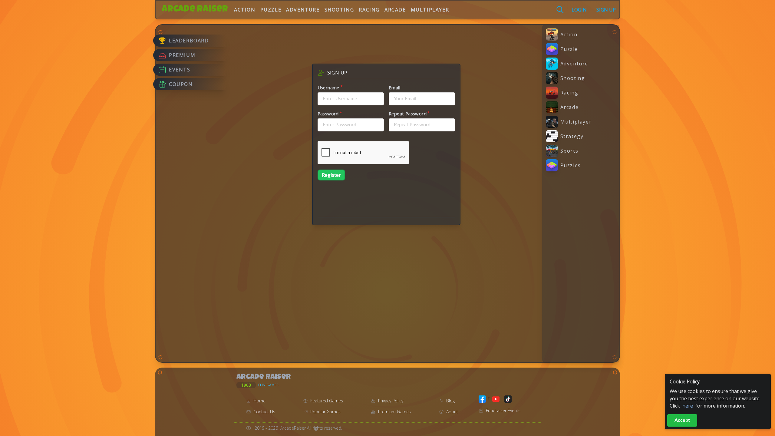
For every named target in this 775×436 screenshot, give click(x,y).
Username (328, 87)
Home (259, 401)
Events (179, 69)
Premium (182, 55)
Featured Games (326, 401)
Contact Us (264, 412)
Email (394, 87)
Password (328, 114)
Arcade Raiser (195, 9)
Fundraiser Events (503, 410)
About (452, 412)
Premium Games (394, 412)
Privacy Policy (390, 401)
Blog (450, 401)
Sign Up (606, 9)
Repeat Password (408, 114)
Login (579, 9)
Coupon (181, 84)
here (687, 405)
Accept (682, 420)
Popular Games (325, 412)
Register (331, 175)
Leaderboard (189, 40)
